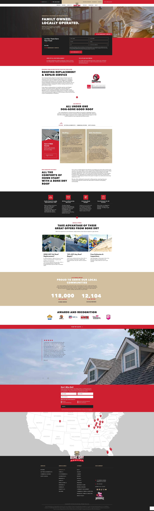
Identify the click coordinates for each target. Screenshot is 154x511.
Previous (43, 378)
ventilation (99, 134)
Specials (85, 5)
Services (58, 5)
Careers (100, 1)
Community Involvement (83, 489)
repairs (77, 142)
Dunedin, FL (61, 487)
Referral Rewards (87, 1)
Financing (91, 5)
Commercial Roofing (66, 402)
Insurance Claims (81, 484)
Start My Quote (49, 155)
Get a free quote (108, 1)
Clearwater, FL (62, 476)
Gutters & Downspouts (46, 471)
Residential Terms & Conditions (85, 493)
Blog (96, 5)
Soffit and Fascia (82, 402)
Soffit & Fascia (44, 476)
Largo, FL (61, 480)
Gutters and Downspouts (84, 401)
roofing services (66, 137)
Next (48, 378)
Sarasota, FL (62, 469)
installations (73, 143)
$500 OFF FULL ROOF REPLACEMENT (55, 58)
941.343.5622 (99, 483)
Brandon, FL (62, 478)
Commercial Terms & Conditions (85, 491)
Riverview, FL (62, 484)
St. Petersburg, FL (63, 474)
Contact (79, 480)
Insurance (94, 1)
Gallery (79, 471)
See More (61, 491)
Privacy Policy (90, 409)
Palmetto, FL (62, 489)
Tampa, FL (61, 471)
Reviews (63, 5)
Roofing (64, 401)
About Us (69, 5)
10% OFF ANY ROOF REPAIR (85, 58)
